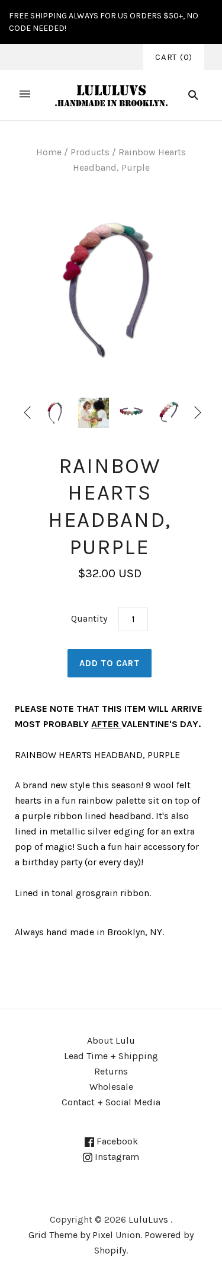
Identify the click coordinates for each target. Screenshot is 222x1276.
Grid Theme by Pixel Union (84, 1234)
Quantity (89, 618)
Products (90, 152)
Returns (111, 1071)
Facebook (116, 1141)
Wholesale (111, 1086)
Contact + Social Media (111, 1102)
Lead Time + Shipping (111, 1055)
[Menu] (25, 95)
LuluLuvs (148, 1219)
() (173, 57)
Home (49, 152)
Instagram (115, 1156)
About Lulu (111, 1040)
